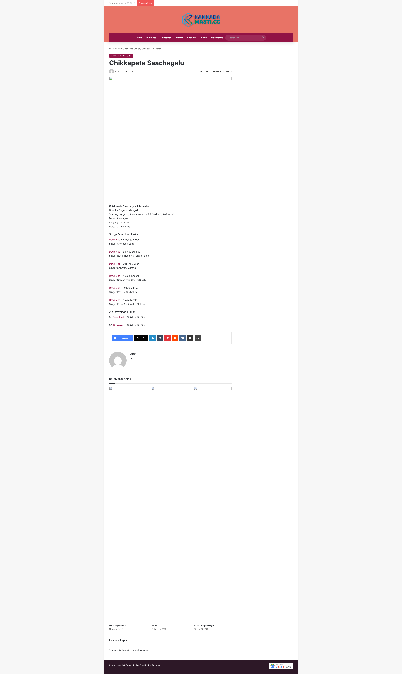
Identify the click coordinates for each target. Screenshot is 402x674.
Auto (154, 625)
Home (139, 37)
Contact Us (217, 37)
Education (166, 37)
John (117, 71)
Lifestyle (191, 37)
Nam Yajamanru (117, 625)
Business (151, 37)
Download (114, 239)
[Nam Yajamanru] (128, 504)
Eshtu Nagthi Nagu (204, 625)
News (204, 37)
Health (179, 37)
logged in (126, 650)
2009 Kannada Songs (129, 48)
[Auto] (170, 504)
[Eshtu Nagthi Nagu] (213, 504)
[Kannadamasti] (201, 20)
